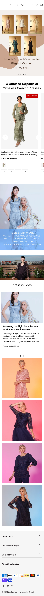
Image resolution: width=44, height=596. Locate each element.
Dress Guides (22, 285)
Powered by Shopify (27, 592)
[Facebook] (3, 586)
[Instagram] (8, 586)
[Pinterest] (12, 586)
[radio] (3, 164)
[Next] (39, 137)
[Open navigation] (4, 5)
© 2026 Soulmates (9, 592)
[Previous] (5, 137)
